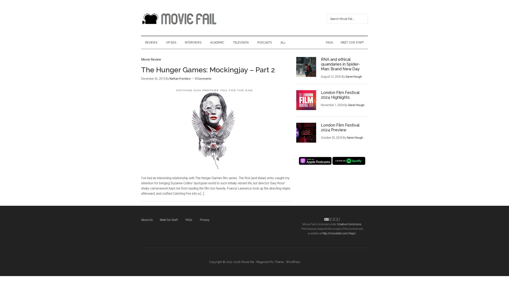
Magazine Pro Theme (270, 262)
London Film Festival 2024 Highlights (340, 95)
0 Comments (203, 78)
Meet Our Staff (169, 219)
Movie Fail (179, 19)
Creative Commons (349, 224)
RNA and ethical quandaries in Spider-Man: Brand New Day (340, 64)
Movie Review (151, 59)
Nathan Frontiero (180, 78)
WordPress (293, 262)
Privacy (204, 219)
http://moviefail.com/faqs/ (339, 233)
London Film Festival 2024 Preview (340, 127)
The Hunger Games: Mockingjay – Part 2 (208, 70)
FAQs (189, 219)
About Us (147, 219)
